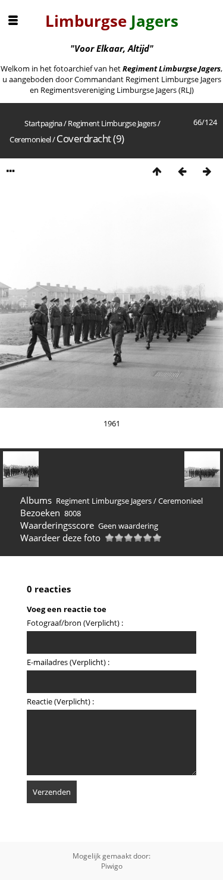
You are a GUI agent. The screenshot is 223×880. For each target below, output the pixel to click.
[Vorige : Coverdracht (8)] (181, 171)
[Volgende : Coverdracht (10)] (206, 171)
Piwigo (112, 866)
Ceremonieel (30, 139)
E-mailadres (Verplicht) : (68, 662)
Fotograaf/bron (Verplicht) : (75, 622)
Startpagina (43, 123)
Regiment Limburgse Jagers (112, 123)
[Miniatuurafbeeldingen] (157, 171)
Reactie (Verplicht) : (60, 701)
